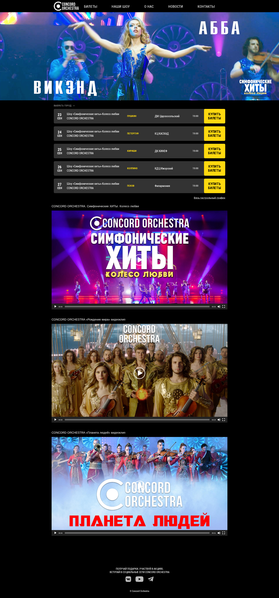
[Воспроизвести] (55, 306)
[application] (139, 260)
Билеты (90, 7)
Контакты (206, 7)
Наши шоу (121, 7)
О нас (149, 7)
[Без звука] (219, 306)
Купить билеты (214, 116)
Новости (175, 7)
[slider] (137, 306)
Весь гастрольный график (209, 197)
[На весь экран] (223, 306)
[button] (139, 260)
